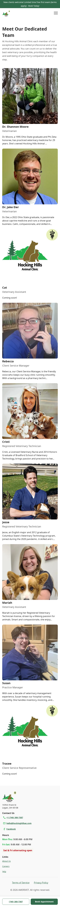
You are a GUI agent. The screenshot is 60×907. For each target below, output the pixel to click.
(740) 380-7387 (16, 901)
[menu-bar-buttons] (56, 13)
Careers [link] (5, 866)
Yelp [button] (4, 871)
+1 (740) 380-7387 (14, 817)
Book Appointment (44, 901)
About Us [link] (6, 861)
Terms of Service (20, 882)
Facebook (11, 829)
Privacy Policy (41, 882)
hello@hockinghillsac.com (19, 823)
